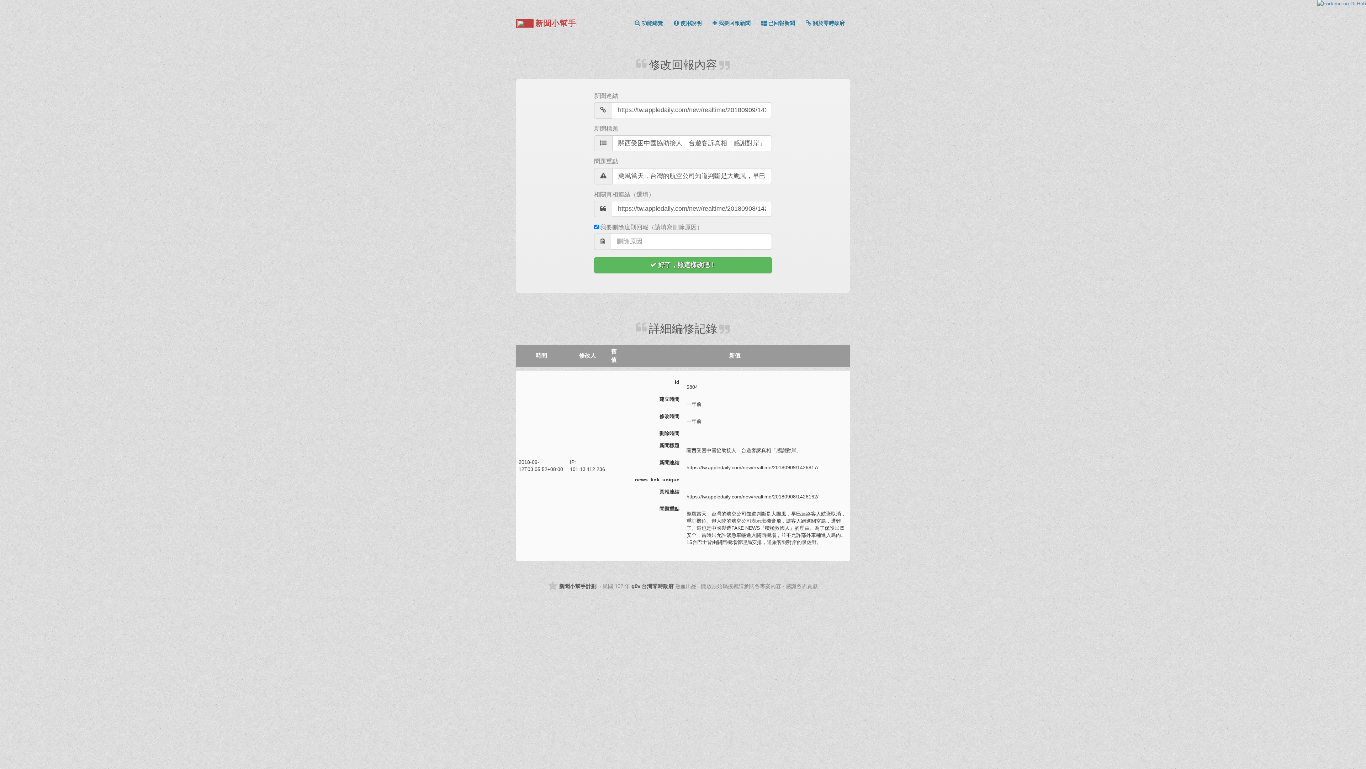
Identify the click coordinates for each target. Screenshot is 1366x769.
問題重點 (606, 161)
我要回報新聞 (735, 23)
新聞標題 (606, 128)
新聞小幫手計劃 (578, 586)
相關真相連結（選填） (624, 194)
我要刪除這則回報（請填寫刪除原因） (651, 227)
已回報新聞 (781, 23)
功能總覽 (652, 23)
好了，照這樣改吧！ (687, 264)
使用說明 (691, 23)
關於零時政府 (829, 23)
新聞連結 (606, 96)
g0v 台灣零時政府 (652, 586)
